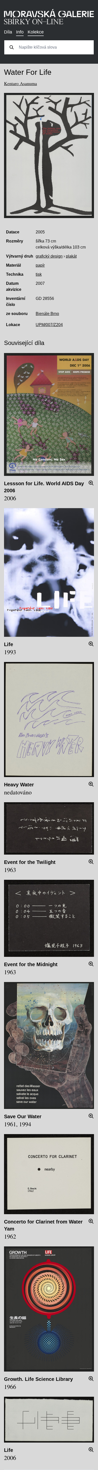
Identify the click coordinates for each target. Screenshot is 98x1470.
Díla (8, 31)
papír (40, 265)
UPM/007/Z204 (49, 325)
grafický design (49, 256)
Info (20, 31)
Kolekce (36, 31)
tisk (39, 274)
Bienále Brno (47, 313)
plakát (71, 256)
